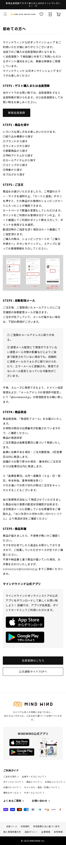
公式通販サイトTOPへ (33, 671)
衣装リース (11, 826)
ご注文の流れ (10, 776)
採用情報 (58, 831)
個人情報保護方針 (12, 831)
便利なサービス (11, 792)
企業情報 (45, 831)
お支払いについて (54, 781)
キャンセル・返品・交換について (40, 787)
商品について (33, 781)
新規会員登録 (16, 112)
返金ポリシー (31, 831)
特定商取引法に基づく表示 (46, 826)
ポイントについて (12, 781)
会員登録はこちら (33, 660)
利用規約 (25, 826)
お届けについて (11, 787)
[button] (5, 14)
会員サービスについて (33, 776)
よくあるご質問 (12, 800)
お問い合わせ (39, 800)
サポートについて (33, 792)
